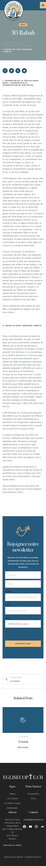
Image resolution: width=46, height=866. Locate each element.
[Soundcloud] (42, 826)
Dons (33, 798)
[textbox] (22, 623)
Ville (8, 605)
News (12, 793)
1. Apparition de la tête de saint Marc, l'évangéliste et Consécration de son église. (21, 44)
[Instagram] (36, 826)
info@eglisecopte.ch (33, 819)
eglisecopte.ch (10, 857)
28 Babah (23, 742)
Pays (8, 618)
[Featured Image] (23, 720)
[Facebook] (5, 70)
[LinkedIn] (17, 70)
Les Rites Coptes (12, 803)
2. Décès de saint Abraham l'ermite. (17, 50)
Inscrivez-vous (23, 644)
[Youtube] (30, 826)
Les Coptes (12, 798)
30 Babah (23, 33)
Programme (33, 793)
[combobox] (23, 624)
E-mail (9, 591)
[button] (43, 5)
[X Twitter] (11, 70)
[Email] (24, 70)
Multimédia (12, 808)
